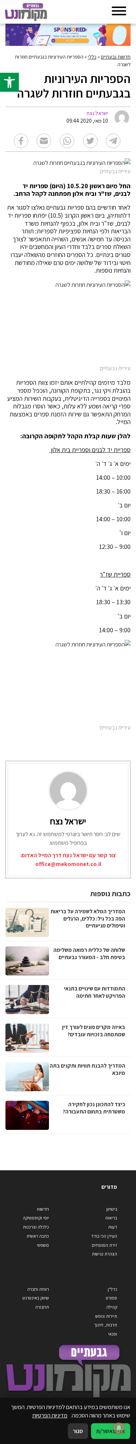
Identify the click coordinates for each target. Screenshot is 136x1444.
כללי (92, 57)
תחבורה (42, 1307)
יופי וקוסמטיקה (36, 1218)
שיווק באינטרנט (35, 1298)
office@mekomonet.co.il (68, 864)
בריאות (111, 1218)
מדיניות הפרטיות (49, 1415)
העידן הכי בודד (104, 1236)
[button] (9, 82)
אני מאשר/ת (110, 1431)
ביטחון (111, 1209)
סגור (78, 1431)
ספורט (111, 1298)
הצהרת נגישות (104, 1254)
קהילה (111, 1307)
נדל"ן (112, 1289)
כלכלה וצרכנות (36, 1227)
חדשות (43, 1209)
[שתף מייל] (44, 141)
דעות (112, 1227)
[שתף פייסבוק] (21, 141)
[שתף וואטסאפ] (67, 141)
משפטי (43, 1245)
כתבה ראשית (37, 1236)
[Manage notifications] (119, 1428)
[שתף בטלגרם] (113, 141)
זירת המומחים (104, 1245)
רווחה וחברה (38, 1289)
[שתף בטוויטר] (90, 141)
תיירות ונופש (106, 1316)
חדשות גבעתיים (116, 57)
